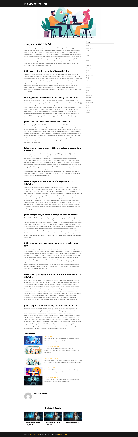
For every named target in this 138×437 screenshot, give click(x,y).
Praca (87, 80)
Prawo (87, 83)
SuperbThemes (62, 434)
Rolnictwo (88, 87)
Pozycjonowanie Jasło (72, 422)
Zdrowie (88, 112)
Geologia (88, 58)
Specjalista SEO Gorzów (51, 358)
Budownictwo (89, 48)
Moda (87, 70)
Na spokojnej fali (35, 3)
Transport (88, 97)
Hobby (87, 60)
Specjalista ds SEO (49, 368)
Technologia (89, 95)
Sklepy (87, 90)
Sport (87, 92)
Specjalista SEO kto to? (51, 377)
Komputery (88, 65)
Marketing (88, 68)
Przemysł (88, 85)
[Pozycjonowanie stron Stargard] (53, 415)
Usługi (87, 107)
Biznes (87, 45)
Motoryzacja (89, 73)
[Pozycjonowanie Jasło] (72, 415)
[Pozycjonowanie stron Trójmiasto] (33, 415)
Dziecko (88, 53)
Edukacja (88, 55)
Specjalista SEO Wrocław (51, 346)
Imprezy (88, 63)
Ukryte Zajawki (89, 102)
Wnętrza (88, 110)
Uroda (87, 105)
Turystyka (88, 100)
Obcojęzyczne (89, 78)
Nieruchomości (89, 75)
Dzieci (87, 50)
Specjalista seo (48, 336)
